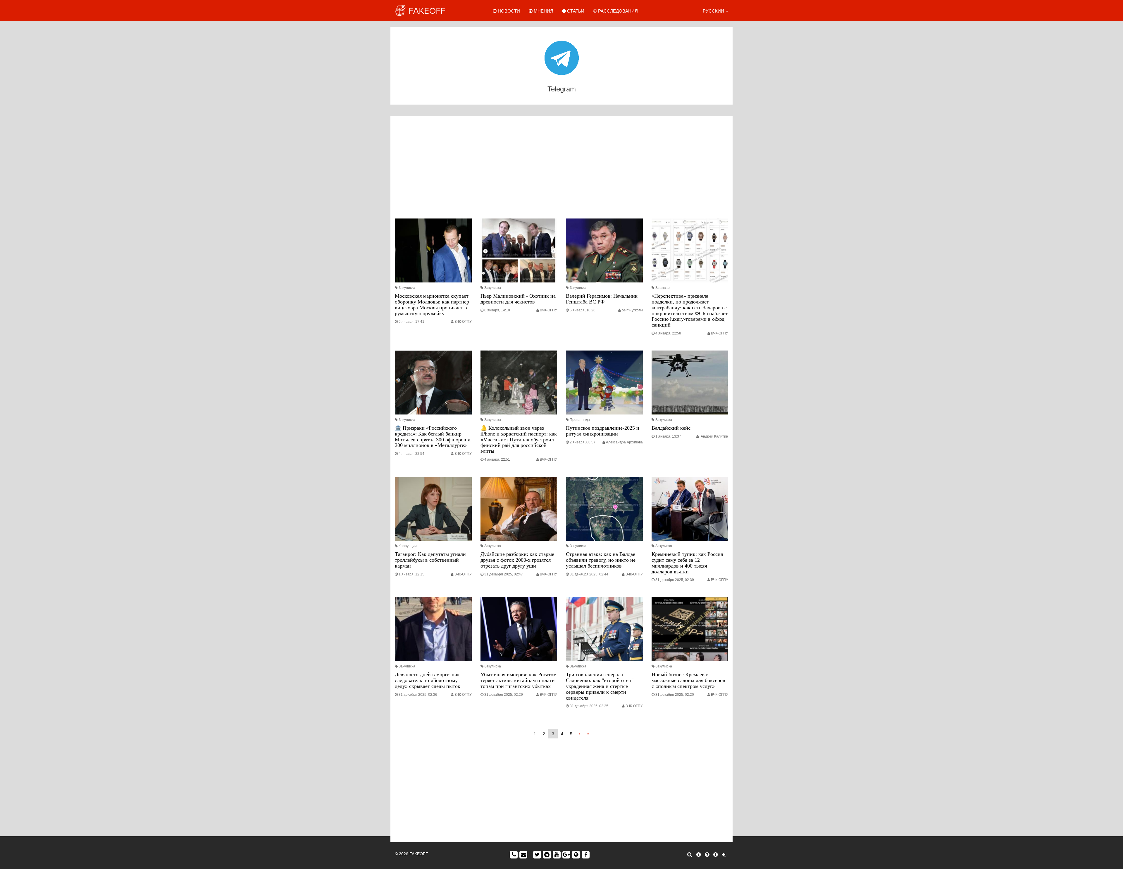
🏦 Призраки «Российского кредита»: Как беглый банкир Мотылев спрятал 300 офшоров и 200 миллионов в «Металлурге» (433, 436)
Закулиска (407, 288)
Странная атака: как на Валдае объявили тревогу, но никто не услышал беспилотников (600, 560)
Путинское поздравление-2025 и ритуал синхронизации (602, 431)
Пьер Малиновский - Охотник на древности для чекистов (518, 299)
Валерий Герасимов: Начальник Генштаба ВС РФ (602, 299)
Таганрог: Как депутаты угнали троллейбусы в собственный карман (430, 560)
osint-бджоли (632, 310)
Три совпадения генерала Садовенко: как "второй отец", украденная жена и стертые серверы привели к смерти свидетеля (600, 686)
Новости (508, 10)
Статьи (575, 10)
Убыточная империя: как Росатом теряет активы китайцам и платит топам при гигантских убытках (518, 680)
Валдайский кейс (671, 428)
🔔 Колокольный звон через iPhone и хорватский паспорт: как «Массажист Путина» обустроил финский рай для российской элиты (518, 439)
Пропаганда (580, 420)
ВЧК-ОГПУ (463, 322)
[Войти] (724, 854)
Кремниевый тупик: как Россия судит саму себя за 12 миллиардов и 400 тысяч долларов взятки (687, 562)
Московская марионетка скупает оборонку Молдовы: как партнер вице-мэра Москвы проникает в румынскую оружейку (432, 304)
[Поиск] (690, 854)
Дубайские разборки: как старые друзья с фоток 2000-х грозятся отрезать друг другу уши (517, 560)
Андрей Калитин (714, 436)
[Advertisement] (561, 169)
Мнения (543, 10)
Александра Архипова (624, 442)
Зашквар (662, 288)
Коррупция (408, 546)
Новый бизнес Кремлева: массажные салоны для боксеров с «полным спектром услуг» (688, 680)
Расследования (617, 10)
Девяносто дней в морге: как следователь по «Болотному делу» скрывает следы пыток (427, 680)
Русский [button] (714, 10)
